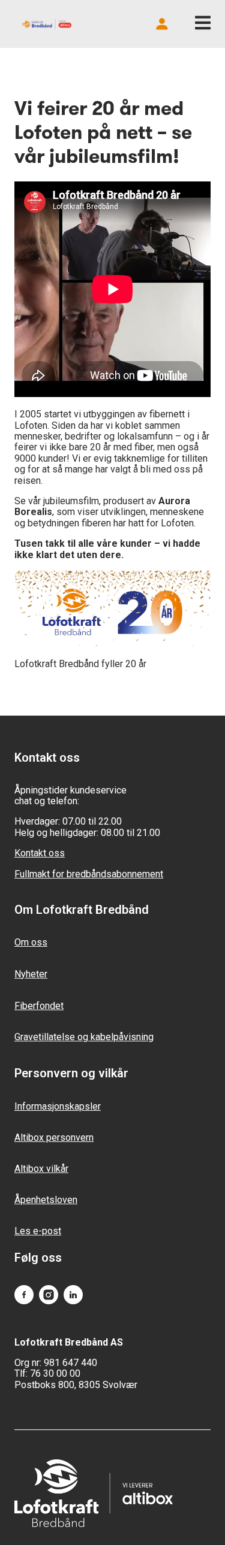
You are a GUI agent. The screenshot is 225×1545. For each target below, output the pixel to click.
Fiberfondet (39, 1005)
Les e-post (37, 1231)
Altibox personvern (54, 1137)
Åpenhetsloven (45, 1199)
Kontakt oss (39, 853)
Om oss (30, 942)
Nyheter (30, 974)
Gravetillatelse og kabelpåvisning (84, 1037)
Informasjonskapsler (57, 1106)
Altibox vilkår (41, 1168)
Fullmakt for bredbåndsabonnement (88, 874)
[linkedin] (73, 1296)
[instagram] (48, 1296)
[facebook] (24, 1296)
